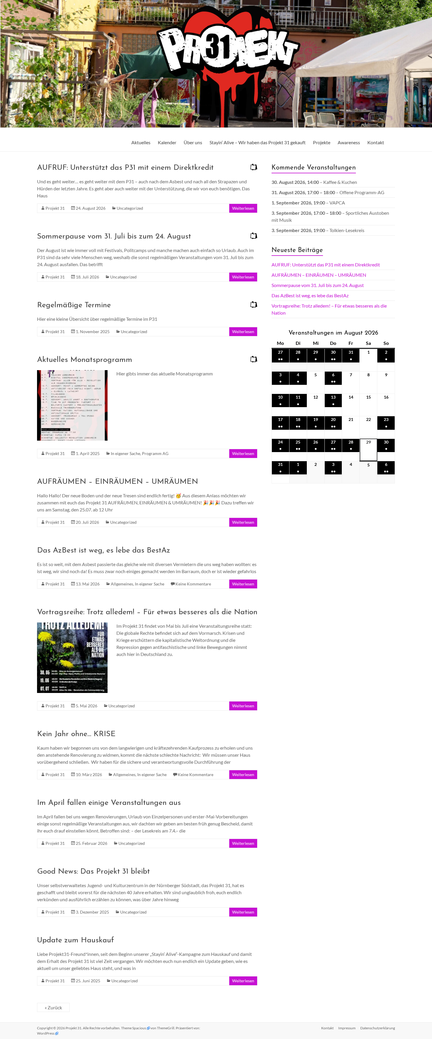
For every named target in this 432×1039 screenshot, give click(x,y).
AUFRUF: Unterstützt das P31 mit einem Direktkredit (125, 168)
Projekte (321, 142)
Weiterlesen (243, 208)
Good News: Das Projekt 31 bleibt (93, 872)
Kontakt (375, 142)
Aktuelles (140, 142)
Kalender (167, 142)
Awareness (349, 142)
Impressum (347, 1028)
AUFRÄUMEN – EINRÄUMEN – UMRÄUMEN (117, 482)
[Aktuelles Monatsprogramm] (72, 373)
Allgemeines (122, 583)
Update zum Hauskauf (75, 940)
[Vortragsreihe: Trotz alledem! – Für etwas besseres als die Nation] (72, 625)
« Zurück (53, 1007)
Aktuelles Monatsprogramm (84, 360)
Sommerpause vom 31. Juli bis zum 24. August (114, 237)
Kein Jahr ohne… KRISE (76, 734)
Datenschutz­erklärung (377, 1028)
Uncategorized (130, 208)
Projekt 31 (55, 208)
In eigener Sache (125, 453)
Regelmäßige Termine (74, 305)
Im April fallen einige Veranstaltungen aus (109, 803)
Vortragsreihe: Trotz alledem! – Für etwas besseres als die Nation (147, 612)
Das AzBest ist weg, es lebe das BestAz (103, 551)
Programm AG (155, 453)
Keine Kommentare (193, 583)
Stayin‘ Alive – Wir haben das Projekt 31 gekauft (258, 142)
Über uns (193, 142)
